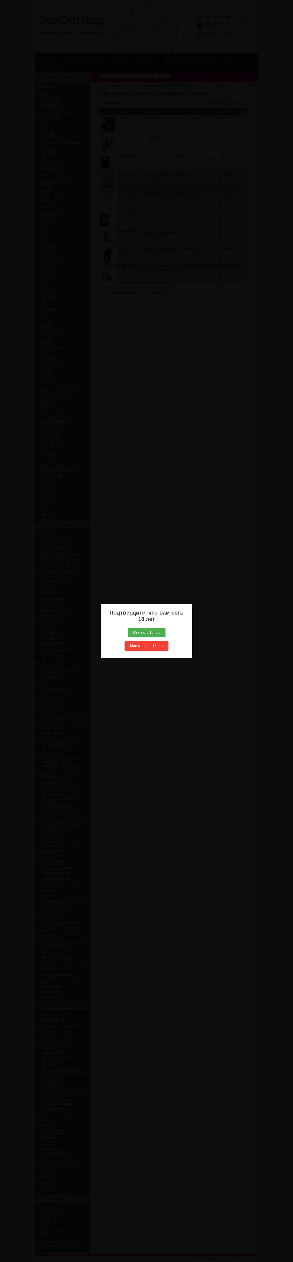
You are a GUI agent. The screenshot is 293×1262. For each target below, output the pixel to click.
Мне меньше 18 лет (146, 646)
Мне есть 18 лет (146, 632)
